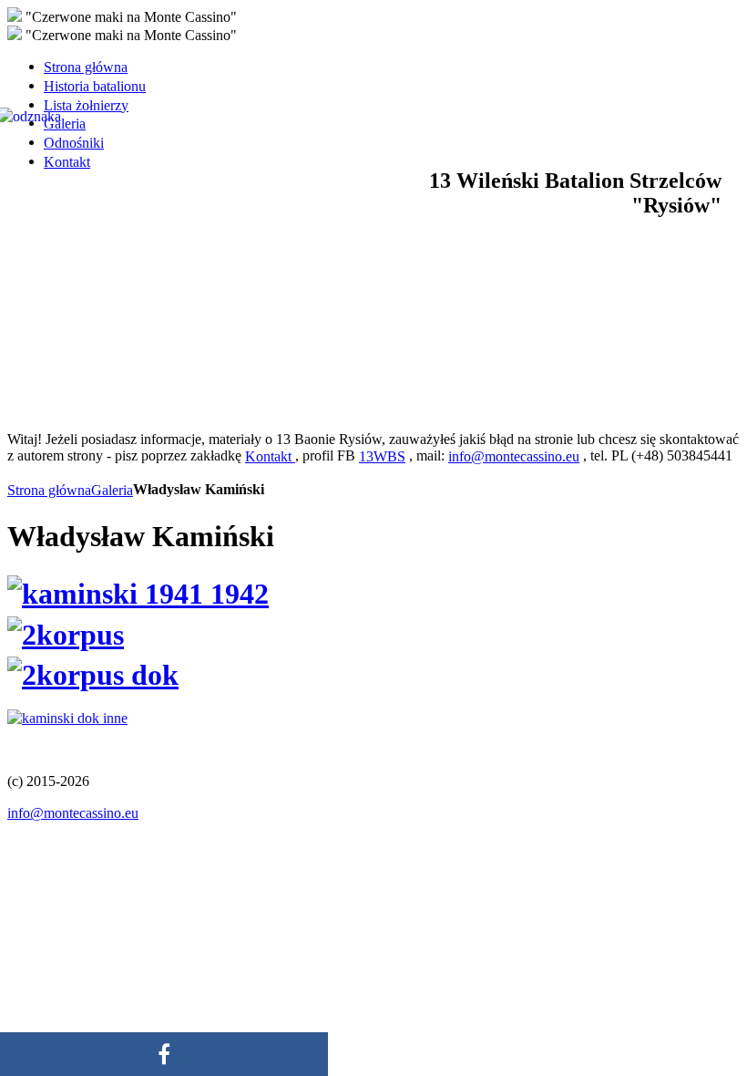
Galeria (112, 490)
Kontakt (270, 456)
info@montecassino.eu (513, 456)
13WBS (382, 456)
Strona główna (49, 490)
